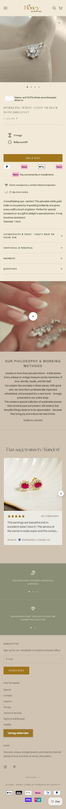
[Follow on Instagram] (5, 767)
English (31, 777)
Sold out (33, 158)
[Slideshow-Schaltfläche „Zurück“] (5, 493)
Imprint (7, 701)
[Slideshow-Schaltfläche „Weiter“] (61, 493)
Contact (8, 695)
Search (7, 689)
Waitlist (7, 724)
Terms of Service (13, 712)
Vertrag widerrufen (18, 732)
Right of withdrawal (14, 718)
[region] (33, 578)
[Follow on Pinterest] (14, 767)
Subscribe (16, 670)
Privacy (7, 707)
